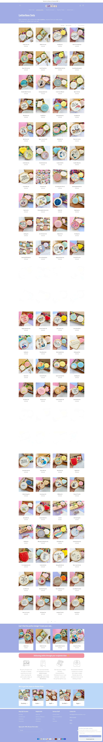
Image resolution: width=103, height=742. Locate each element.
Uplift (50, 703)
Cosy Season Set (43, 494)
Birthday (21, 714)
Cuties (37, 703)
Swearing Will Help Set (26, 257)
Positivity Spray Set (77, 541)
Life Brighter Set (60, 541)
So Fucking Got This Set (60, 186)
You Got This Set (43, 375)
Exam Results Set (77, 399)
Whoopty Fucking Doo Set (43, 541)
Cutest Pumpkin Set (60, 399)
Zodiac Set (60, 210)
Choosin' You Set (77, 494)
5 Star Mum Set (26, 186)
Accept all (90, 736)
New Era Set (26, 210)
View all (51, 651)
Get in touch (73, 717)
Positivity (23, 703)
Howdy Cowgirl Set (43, 306)
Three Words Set (43, 352)
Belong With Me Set (60, 565)
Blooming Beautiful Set (77, 186)
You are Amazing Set (43, 257)
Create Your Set (26, 44)
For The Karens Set (43, 233)
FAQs (71, 720)
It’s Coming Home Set (26, 565)
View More (21, 721)
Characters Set (43, 186)
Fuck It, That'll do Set (43, 282)
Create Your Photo (77, 646)
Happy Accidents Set (60, 257)
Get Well (64, 703)
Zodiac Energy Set (26, 494)
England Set (77, 470)
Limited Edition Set (60, 282)
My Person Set (26, 139)
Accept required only (90, 739)
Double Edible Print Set (26, 92)
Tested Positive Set (43, 162)
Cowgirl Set (26, 424)
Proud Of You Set (77, 257)
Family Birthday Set (26, 282)
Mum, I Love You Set (43, 139)
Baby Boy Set (77, 210)
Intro (71, 723)
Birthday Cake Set (26, 306)
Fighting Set (60, 424)
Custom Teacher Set (43, 328)
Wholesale (38, 721)
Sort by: (63, 25)
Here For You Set (26, 612)
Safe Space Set (43, 612)
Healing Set (26, 233)
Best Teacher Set (60, 328)
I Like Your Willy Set (60, 92)
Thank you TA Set (77, 424)
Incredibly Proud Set (77, 588)
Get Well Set (43, 115)
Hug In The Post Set (26, 68)
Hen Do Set (26, 375)
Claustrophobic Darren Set (43, 210)
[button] (20, 5)
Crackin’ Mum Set (77, 162)
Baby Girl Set (60, 233)
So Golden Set (77, 115)
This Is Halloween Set (60, 588)
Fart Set (60, 517)
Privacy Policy (56, 714)
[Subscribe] (40, 730)
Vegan (78, 703)
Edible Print (26, 646)
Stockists (55, 721)
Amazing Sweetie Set (43, 92)
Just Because (22, 716)
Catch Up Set (77, 612)
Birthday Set (60, 44)
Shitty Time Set (43, 424)
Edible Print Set (43, 44)
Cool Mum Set (26, 588)
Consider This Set (60, 612)
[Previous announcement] (19, 1)
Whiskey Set (60, 494)
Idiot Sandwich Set (60, 352)
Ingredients (38, 719)
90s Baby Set (77, 233)
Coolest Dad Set (43, 565)
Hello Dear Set (77, 448)
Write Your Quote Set (77, 44)
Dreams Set (60, 448)
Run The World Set (77, 282)
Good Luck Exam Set (60, 375)
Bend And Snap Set (43, 588)
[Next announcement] (84, 1)
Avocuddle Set (26, 517)
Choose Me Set (43, 470)
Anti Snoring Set (77, 517)
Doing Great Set (43, 448)
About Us (38, 714)
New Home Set (26, 115)
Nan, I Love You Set (77, 565)
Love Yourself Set (76, 328)
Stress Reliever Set (26, 448)
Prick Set (60, 306)
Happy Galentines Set (26, 328)
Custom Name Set (43, 517)
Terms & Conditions (57, 716)
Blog (54, 719)
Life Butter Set (26, 399)
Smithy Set (26, 352)
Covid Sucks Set (26, 162)
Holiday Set (26, 541)
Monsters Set (43, 399)
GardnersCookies (53, 741)
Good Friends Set (43, 68)
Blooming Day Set (60, 115)
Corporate (21, 719)
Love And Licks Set (26, 470)
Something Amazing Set (77, 68)
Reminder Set (60, 139)
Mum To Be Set (77, 92)
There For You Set (77, 139)
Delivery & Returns (40, 716)
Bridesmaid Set (77, 352)
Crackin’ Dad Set (60, 162)
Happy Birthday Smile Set (60, 68)
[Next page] (55, 621)
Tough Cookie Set (77, 306)
